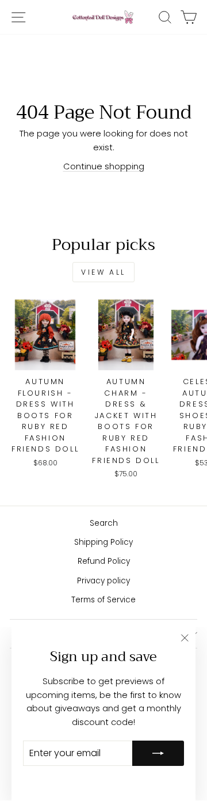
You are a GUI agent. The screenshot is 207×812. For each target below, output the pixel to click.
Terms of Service (103, 599)
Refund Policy (104, 561)
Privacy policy (103, 580)
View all (103, 272)
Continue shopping (103, 166)
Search (104, 523)
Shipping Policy (103, 542)
